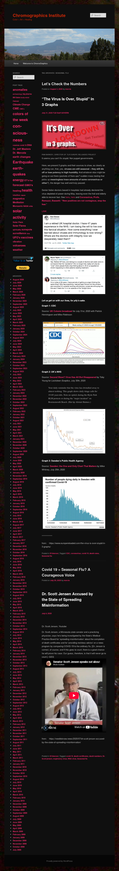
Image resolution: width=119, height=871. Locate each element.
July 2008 (17, 849)
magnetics (19, 198)
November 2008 (20, 843)
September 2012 (20, 702)
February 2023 (19, 389)
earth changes (21, 156)
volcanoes (19, 245)
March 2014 (18, 647)
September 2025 (20, 304)
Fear (31, 180)
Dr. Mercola (19, 152)
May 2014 (17, 641)
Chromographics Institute (39, 15)
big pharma (27, 94)
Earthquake (23, 162)
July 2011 (17, 745)
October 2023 (19, 365)
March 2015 (18, 610)
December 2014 (19, 619)
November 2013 (20, 659)
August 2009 (18, 816)
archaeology (17, 94)
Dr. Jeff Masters (22, 149)
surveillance (19, 233)
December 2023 (19, 362)
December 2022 (19, 395)
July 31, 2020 (47, 112)
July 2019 (17, 484)
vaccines (27, 237)
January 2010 (19, 800)
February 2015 (19, 613)
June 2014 (17, 638)
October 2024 (19, 331)
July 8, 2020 (47, 613)
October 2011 (19, 736)
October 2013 (19, 662)
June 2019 (17, 488)
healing (17, 190)
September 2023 (20, 368)
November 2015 (20, 586)
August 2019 (18, 481)
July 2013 (17, 672)
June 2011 (17, 748)
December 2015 (19, 583)
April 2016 (17, 570)
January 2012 (19, 727)
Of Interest (54, 553)
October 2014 (19, 626)
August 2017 (18, 524)
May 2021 (17, 429)
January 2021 (19, 438)
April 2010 (17, 791)
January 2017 (19, 543)
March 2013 (18, 684)
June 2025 (17, 313)
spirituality (17, 229)
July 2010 (17, 782)
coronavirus (76, 553)
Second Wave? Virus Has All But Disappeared (73, 377)
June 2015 (17, 601)
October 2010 (19, 773)
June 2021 (17, 426)
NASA (25, 206)
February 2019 (19, 500)
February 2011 (19, 760)
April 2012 (17, 717)
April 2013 (17, 681)
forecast (18, 185)
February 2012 (19, 724)
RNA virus (72, 758)
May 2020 (17, 463)
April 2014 (17, 644)
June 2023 (17, 377)
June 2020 (17, 460)
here (67, 197)
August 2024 (18, 337)
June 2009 (17, 822)
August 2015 (18, 595)
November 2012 (20, 696)
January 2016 (19, 580)
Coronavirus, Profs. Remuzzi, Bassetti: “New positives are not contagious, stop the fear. (74, 201)
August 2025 (18, 307)
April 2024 (17, 349)
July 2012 (17, 708)
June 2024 (17, 343)
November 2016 (20, 549)
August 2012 (18, 705)
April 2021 (17, 432)
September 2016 (20, 555)
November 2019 (20, 475)
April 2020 (17, 466)
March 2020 (18, 469)
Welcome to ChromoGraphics (35, 63)
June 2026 (17, 285)
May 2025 (17, 316)
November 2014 (20, 623)
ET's (26, 180)
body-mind (25, 97)
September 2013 (20, 665)
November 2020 (20, 445)
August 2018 (18, 512)
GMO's (29, 185)
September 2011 (20, 739)
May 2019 (17, 491)
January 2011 (19, 763)
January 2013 (19, 690)
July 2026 (17, 282)
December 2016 (19, 546)
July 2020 (17, 457)
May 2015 (17, 604)
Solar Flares (19, 225)
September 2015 (20, 592)
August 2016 (18, 558)
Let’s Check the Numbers (64, 83)
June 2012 (17, 711)
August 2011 (18, 742)
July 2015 (17, 598)
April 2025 (17, 319)
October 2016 (19, 552)
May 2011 (17, 751)
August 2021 (18, 420)
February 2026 (19, 294)
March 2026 (18, 291)
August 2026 (18, 279)
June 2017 (17, 530)
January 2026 (19, 297)
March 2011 (18, 757)
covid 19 (85, 553)
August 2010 (18, 779)
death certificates (81, 756)
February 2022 (19, 411)
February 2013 (19, 687)
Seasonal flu (47, 556)
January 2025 (19, 328)
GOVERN (65, 112)
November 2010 (20, 770)
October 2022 (19, 402)
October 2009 (19, 809)
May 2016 (17, 567)
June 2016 (17, 564)
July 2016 (17, 561)
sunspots (27, 229)
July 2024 (17, 340)
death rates (94, 553)
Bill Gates (16, 97)
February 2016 (19, 576)
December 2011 (19, 730)
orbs (31, 206)
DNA (29, 145)
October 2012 (19, 699)
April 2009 (17, 828)
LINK (44, 211)
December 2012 (19, 693)
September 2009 (20, 812)
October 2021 (19, 417)
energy (18, 179)
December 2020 (19, 442)
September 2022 (20, 405)
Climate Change (21, 104)
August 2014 (18, 632)
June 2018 (17, 518)
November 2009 (20, 806)
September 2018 (20, 509)
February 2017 (19, 540)
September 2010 (20, 776)
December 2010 (19, 766)
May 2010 (17, 788)
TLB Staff (57, 112)
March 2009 (18, 831)
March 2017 (18, 537)
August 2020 (18, 454)
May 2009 (17, 825)
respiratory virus (60, 758)
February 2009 (19, 834)
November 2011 (20, 733)
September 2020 (20, 451)
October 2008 (19, 846)
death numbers (95, 756)
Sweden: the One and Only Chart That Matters (73, 466)
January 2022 (19, 414)
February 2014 (19, 650)
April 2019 (17, 494)
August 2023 (18, 371)
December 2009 (19, 803)
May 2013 (17, 678)
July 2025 (17, 310)
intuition (16, 195)
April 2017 (17, 534)
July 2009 (17, 819)
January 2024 (19, 359)
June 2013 (17, 675)
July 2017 (17, 527)
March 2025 (18, 322)
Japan (23, 195)
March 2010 (18, 794)
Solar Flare (18, 222)
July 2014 (17, 635)
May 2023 (17, 380)
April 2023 (17, 383)
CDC (68, 553)
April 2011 (17, 754)
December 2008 (19, 840)
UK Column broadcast (61, 311)
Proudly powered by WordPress (59, 861)
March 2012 (18, 721)
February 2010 (19, 797)
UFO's (16, 237)
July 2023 (17, 374)
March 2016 (18, 573)
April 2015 (17, 607)
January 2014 (19, 653)
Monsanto (18, 206)
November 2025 (20, 300)
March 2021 (18, 435)
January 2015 (19, 616)
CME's (22, 109)
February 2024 (19, 356)
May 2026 (17, 288)
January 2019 (19, 503)
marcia (68, 89)
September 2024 (20, 334)
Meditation (18, 202)
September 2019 (20, 478)
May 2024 (17, 346)
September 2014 (20, 629)
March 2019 (18, 497)
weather (18, 249)
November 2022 (20, 399)
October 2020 (19, 448)
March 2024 (18, 353)
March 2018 (18, 521)
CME (16, 108)
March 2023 (18, 386)
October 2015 (19, 589)
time (28, 233)
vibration (17, 241)
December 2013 (19, 656)
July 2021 (17, 423)
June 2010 (17, 785)
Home (15, 63)
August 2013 (18, 668)
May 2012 (17, 714)
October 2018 (19, 506)
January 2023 (19, 392)
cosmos (16, 145)
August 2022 (18, 408)
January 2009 (19, 837)
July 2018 (17, 515)
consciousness (20, 133)
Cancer (16, 101)
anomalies (20, 89)
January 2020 (19, 472)
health (27, 190)
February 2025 (19, 325)
